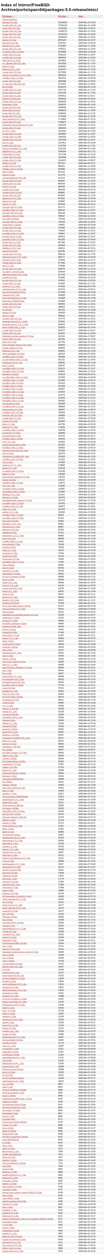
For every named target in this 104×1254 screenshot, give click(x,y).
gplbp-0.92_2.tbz (10, 802)
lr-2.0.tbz (6, 970)
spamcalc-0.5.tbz (10, 873)
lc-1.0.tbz (6, 1143)
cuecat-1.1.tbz (8, 926)
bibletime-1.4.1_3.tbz (11, 151)
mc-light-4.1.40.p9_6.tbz (13, 272)
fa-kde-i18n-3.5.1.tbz (11, 339)
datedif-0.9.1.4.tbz (10, 1213)
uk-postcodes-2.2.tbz (11, 436)
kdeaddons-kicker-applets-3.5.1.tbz (18, 336)
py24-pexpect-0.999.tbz (12, 805)
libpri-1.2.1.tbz (8, 424)
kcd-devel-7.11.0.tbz (11, 433)
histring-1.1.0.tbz (9, 1172)
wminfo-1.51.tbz (9, 1043)
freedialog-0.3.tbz (10, 1113)
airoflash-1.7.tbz (9, 1210)
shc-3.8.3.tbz (8, 914)
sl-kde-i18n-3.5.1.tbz (11, 55)
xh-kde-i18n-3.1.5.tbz (11, 137)
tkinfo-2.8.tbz (8, 641)
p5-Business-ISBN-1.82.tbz (14, 943)
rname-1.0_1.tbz (9, 1125)
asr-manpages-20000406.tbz (15, 797)
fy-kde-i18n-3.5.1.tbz (11, 283)
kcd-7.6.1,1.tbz (8, 442)
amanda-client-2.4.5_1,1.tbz (14, 321)
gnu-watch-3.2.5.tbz (11, 1110)
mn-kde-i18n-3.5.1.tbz (12, 319)
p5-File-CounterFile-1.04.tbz (15, 1137)
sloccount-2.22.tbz (10, 521)
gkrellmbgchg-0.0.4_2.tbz (13, 1058)
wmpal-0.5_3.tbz (9, 712)
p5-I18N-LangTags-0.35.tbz (14, 624)
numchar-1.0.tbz (9, 1189)
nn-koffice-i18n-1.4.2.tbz (13, 392)
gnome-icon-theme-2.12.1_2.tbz (16, 75)
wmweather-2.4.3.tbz (11, 764)
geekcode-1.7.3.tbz (11, 618)
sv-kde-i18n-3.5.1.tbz (11, 25)
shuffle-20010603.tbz (11, 1154)
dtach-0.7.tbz (8, 832)
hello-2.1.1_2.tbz (9, 665)
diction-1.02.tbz (9, 659)
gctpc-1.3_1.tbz (9, 509)
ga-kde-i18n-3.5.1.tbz (11, 181)
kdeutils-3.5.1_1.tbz (11, 46)
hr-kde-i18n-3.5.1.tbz (11, 245)
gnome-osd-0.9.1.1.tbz (12, 588)
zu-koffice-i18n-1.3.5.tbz (13, 503)
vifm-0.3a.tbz (8, 612)
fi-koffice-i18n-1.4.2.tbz (12, 386)
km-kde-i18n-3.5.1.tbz (12, 236)
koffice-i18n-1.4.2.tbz (11, 1248)
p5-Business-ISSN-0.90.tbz (14, 1122)
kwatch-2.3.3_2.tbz (10, 600)
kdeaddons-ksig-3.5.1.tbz (13, 682)
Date (80, 16)
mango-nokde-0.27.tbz (12, 348)
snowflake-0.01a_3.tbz (12, 717)
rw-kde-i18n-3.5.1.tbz (11, 231)
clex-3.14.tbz (8, 568)
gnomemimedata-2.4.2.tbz (14, 292)
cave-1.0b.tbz (8, 961)
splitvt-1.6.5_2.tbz (10, 756)
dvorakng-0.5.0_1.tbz (11, 653)
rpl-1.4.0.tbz (7, 902)
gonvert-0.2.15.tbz (10, 571)
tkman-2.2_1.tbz (9, 468)
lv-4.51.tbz (7, 310)
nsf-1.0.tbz (7, 1060)
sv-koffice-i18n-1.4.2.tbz (13, 52)
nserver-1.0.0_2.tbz (11, 949)
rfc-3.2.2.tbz (7, 1075)
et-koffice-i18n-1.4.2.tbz (12, 210)
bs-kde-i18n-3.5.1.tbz (11, 160)
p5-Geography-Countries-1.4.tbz (16, 896)
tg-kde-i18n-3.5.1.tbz (11, 122)
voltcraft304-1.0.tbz (10, 1198)
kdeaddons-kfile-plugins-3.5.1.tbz (17, 500)
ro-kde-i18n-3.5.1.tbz (11, 96)
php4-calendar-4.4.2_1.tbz (14, 908)
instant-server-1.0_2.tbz (12, 1251)
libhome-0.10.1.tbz (10, 530)
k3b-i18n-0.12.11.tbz (11, 60)
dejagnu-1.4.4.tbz (10, 497)
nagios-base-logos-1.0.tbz (14, 445)
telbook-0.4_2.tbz (10, 1178)
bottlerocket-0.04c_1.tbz (13, 1063)
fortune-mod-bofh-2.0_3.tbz (14, 1002)
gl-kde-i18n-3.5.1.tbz (11, 195)
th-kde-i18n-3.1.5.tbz (11, 242)
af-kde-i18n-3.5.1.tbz (11, 184)
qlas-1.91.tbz (8, 955)
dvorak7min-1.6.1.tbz (11, 852)
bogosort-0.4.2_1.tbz (11, 867)
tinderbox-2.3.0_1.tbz (11, 524)
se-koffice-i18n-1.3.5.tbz (13, 430)
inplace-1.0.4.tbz (9, 1102)
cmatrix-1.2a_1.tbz (10, 1031)
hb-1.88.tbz (7, 782)
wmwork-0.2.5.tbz (10, 911)
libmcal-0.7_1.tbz (10, 597)
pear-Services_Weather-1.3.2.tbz (17, 668)
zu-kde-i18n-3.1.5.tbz (11, 166)
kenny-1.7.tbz (8, 1116)
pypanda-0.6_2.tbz (10, 700)
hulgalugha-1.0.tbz (10, 1231)
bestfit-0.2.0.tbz (9, 981)
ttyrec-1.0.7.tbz (8, 1011)
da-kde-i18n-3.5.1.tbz (11, 31)
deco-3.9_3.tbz (9, 539)
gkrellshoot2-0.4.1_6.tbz (13, 800)
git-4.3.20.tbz (8, 453)
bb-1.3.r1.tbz (8, 143)
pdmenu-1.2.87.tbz (10, 735)
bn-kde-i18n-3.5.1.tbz (11, 280)
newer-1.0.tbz (8, 1228)
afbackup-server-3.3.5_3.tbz (14, 275)
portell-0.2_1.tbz (9, 1233)
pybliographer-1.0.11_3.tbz (14, 289)
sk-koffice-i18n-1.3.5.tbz (13, 216)
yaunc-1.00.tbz (9, 1096)
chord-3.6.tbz (8, 703)
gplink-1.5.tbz (8, 1022)
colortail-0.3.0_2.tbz (11, 934)
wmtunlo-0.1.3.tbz (10, 993)
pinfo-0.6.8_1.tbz (9, 583)
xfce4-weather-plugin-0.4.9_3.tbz (17, 345)
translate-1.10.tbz (10, 1181)
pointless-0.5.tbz (9, 277)
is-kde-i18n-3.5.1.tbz (11, 128)
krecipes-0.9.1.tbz (10, 43)
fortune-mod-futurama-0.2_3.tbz (16, 858)
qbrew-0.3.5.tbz (9, 313)
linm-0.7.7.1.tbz (9, 187)
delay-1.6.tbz (8, 829)
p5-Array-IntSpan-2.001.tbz (14, 817)
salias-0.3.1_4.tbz (10, 1025)
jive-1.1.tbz (7, 946)
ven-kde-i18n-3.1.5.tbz (12, 222)
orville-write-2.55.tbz (11, 644)
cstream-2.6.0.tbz (10, 876)
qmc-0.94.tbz (8, 958)
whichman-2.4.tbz (10, 887)
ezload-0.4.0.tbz (9, 726)
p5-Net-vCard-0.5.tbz (11, 870)
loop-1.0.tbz (7, 1195)
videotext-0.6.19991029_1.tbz (15, 456)
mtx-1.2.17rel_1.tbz (11, 694)
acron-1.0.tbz (8, 579)
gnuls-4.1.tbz (8, 594)
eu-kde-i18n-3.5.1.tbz (11, 90)
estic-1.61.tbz (8, 366)
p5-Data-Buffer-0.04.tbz (12, 1040)
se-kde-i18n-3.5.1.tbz (11, 269)
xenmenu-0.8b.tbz (10, 714)
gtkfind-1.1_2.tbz (9, 723)
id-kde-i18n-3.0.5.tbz (11, 307)
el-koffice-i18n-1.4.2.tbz (12, 412)
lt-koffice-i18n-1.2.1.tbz (12, 541)
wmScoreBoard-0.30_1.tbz (14, 984)
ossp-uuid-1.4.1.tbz (11, 635)
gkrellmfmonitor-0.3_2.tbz (13, 1037)
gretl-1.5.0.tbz (8, 66)
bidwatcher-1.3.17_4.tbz (13, 536)
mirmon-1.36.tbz (9, 758)
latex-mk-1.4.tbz (9, 342)
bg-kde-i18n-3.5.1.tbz (11, 116)
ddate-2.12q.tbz (9, 1131)
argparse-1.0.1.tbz (10, 987)
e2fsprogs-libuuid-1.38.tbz (14, 773)
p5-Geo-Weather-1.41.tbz (13, 978)
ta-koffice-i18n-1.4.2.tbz (12, 383)
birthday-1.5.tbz (9, 1016)
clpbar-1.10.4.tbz (9, 767)
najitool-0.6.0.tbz (9, 632)
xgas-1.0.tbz (7, 890)
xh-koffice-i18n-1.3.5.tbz (13, 471)
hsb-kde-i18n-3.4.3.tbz (12, 415)
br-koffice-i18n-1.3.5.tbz (12, 685)
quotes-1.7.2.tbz (9, 794)
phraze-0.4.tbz (8, 175)
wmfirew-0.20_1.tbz (11, 885)
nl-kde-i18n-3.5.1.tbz (11, 37)
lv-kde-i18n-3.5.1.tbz (11, 333)
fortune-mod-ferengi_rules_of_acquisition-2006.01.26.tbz (27, 1219)
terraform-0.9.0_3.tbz (11, 260)
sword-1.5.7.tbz (9, 204)
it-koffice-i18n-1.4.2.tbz (12, 169)
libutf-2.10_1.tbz (9, 770)
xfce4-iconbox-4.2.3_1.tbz (13, 609)
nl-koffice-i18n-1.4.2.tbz (12, 78)
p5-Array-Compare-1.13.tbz (14, 999)
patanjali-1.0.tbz (9, 940)
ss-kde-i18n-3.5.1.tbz (11, 418)
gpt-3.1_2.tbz (8, 316)
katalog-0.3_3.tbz (10, 427)
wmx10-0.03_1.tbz (10, 1066)
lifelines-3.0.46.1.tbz (11, 99)
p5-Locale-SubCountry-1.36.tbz (16, 606)
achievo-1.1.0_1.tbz (11, 286)
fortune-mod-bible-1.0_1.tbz (14, 148)
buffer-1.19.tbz (8, 1014)
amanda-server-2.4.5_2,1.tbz (15, 324)
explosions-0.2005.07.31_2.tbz (16, 738)
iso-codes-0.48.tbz (10, 219)
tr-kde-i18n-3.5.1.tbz (11, 113)
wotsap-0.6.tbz (8, 720)
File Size (62, 16)
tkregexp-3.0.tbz (9, 776)
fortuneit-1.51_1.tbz (11, 351)
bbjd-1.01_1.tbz (9, 741)
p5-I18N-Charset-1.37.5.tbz (14, 753)
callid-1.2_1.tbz (9, 550)
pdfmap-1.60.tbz (9, 785)
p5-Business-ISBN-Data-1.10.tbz (17, 1099)
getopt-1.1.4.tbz (9, 823)
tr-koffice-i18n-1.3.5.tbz (12, 439)
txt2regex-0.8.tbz (9, 917)
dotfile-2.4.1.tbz (9, 163)
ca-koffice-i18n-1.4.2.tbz (13, 380)
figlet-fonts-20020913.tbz (13, 301)
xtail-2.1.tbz (7, 1087)
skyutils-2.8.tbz (9, 547)
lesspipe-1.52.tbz (10, 729)
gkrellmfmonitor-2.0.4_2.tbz (14, 990)
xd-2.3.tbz (6, 1166)
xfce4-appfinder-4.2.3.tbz (13, 354)
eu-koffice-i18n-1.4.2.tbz (13, 368)
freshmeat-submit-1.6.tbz (13, 1093)
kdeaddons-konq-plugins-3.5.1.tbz (17, 125)
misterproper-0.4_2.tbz (12, 410)
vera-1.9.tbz (7, 462)
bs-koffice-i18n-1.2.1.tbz (13, 562)
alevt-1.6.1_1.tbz (9, 591)
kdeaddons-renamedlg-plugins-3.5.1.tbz (20, 615)
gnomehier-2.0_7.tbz (11, 1242)
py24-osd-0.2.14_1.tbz (12, 826)
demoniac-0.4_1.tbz (11, 527)
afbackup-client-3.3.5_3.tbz (14, 257)
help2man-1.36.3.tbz (11, 747)
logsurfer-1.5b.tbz (10, 647)
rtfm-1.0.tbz (7, 1146)
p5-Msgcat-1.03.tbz (11, 1055)
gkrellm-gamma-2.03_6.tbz (14, 1201)
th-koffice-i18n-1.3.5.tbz (12, 515)
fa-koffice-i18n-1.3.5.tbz (12, 448)
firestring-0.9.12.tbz (11, 603)
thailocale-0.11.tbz (10, 1216)
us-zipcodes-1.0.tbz (11, 404)
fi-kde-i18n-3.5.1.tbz (11, 110)
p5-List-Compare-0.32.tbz (13, 577)
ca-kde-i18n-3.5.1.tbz (11, 58)
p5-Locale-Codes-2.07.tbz (14, 662)
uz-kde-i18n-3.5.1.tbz (11, 330)
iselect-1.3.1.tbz (9, 744)
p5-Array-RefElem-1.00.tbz (14, 1090)
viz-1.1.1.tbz (7, 706)
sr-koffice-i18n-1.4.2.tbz (12, 357)
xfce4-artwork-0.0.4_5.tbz (13, 119)
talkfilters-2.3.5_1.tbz (11, 248)
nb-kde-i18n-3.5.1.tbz (11, 102)
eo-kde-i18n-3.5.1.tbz (11, 254)
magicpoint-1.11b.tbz (11, 225)
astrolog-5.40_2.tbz (11, 295)
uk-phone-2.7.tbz (10, 553)
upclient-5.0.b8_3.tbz (11, 626)
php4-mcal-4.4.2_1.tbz (12, 905)
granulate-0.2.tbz (10, 1222)
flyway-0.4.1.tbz (9, 201)
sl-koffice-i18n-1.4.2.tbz (12, 389)
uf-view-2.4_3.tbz (10, 621)
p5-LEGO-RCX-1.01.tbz (13, 923)
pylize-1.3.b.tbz (9, 629)
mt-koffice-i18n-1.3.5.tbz (13, 518)
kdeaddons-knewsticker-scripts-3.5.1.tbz (20, 952)
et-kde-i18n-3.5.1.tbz (11, 34)
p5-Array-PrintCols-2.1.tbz (14, 1107)
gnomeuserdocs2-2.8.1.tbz (14, 178)
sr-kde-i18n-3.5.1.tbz (11, 81)
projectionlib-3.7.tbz (11, 544)
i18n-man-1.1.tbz (10, 855)
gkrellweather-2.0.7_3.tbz (13, 864)
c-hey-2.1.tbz (8, 861)
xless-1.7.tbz (8, 791)
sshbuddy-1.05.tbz (10, 1052)
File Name (7, 16)
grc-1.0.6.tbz (7, 1084)
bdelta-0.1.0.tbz (9, 1028)
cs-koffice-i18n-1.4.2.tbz (13, 406)
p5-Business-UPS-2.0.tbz (13, 1005)
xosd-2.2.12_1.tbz (10, 585)
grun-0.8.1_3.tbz (9, 879)
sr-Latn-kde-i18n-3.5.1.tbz (13, 84)
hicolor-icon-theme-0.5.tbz (14, 1239)
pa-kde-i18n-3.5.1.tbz (11, 228)
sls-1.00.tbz (7, 920)
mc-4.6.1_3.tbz (9, 131)
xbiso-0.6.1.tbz (8, 1157)
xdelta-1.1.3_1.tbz (10, 512)
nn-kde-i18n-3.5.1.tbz (11, 134)
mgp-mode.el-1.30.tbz (12, 1187)
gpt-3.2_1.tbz (8, 266)
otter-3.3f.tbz (7, 172)
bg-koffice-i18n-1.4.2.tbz (13, 401)
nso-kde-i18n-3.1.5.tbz (12, 207)
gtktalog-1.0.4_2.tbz (11, 495)
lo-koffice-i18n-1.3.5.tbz (12, 459)
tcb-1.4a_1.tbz (8, 486)
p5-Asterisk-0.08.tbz (11, 835)
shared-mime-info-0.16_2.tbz (15, 450)
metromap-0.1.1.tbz (11, 559)
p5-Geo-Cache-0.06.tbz (12, 1069)
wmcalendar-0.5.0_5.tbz (13, 679)
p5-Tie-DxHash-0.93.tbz (13, 1078)
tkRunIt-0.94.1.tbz (10, 1134)
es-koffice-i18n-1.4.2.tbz (13, 233)
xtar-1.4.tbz (7, 650)
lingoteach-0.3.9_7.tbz (12, 363)
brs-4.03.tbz (7, 87)
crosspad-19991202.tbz (13, 779)
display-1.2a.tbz (9, 1160)
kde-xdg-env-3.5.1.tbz (12, 1245)
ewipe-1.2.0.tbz (9, 480)
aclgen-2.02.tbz (9, 1034)
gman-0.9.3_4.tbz (10, 732)
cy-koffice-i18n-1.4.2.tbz (13, 398)
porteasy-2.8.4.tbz (10, 893)
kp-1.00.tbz (7, 750)
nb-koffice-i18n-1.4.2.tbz (13, 371)
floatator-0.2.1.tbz (10, 691)
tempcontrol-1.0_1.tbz (12, 676)
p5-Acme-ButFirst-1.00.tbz (14, 1163)
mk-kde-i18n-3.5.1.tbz (12, 140)
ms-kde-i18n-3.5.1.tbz (12, 192)
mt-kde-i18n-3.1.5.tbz (11, 263)
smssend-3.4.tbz (9, 556)
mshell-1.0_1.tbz (9, 846)
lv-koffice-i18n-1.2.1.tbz (12, 506)
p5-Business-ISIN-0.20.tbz (14, 1104)
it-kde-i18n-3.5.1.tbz (11, 28)
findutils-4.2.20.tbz (10, 374)
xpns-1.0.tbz (7, 656)
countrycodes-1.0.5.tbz (12, 964)
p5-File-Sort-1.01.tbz (11, 814)
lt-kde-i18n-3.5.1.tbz (11, 154)
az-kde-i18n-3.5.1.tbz (11, 304)
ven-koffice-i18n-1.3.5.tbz (13, 492)
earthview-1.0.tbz (10, 104)
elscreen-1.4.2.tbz (10, 882)
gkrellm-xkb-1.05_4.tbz (12, 967)
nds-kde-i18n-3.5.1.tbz (12, 213)
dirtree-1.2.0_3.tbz (10, 849)
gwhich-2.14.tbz (9, 937)
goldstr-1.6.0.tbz (9, 1184)
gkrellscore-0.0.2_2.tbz (12, 1020)
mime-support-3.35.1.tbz (13, 975)
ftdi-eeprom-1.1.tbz (10, 1151)
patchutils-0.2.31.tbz (11, 574)
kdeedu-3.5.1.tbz (9, 22)
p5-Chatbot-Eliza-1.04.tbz (13, 761)
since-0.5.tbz (8, 1128)
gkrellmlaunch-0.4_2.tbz (13, 1081)
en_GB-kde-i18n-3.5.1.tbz (13, 63)
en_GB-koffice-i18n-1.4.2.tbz (15, 377)
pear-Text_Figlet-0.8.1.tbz (13, 788)
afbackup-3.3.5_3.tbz (11, 198)
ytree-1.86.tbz (8, 565)
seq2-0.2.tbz (7, 1169)
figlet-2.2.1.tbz (8, 474)
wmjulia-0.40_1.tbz (10, 973)
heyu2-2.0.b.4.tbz (10, 421)
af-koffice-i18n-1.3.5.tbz (12, 483)
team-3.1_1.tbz (9, 1046)
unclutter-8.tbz (8, 1119)
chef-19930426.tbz (10, 1140)
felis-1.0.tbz (7, 1207)
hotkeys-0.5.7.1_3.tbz (12, 465)
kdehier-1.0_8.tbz (10, 1204)
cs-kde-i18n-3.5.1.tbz (11, 72)
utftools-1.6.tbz (8, 820)
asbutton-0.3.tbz (9, 533)
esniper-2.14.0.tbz (10, 709)
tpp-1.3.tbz (7, 670)
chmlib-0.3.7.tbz (9, 931)
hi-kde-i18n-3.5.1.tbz (11, 146)
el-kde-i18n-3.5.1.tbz (11, 93)
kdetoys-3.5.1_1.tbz (11, 69)
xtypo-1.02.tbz (8, 1149)
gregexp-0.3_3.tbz (10, 996)
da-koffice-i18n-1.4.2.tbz (13, 239)
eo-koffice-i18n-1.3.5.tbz (13, 489)
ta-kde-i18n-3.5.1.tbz (11, 107)
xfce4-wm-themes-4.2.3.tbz (14, 298)
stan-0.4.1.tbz (8, 1008)
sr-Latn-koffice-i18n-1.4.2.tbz (15, 360)
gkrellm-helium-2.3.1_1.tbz (14, 1175)
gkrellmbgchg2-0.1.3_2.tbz (14, 929)
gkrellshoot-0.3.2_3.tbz (12, 841)
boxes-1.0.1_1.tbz (10, 638)
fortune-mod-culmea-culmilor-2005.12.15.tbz (22, 1193)
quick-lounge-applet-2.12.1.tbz (16, 477)
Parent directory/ (9, 19)
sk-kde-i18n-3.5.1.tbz (11, 49)
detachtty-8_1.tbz (10, 843)
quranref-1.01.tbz (10, 251)
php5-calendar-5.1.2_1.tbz (14, 899)
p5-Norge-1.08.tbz (10, 808)
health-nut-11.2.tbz (10, 190)
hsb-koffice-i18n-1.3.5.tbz (13, 811)
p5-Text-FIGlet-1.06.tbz (12, 697)
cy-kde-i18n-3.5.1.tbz (11, 157)
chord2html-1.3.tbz (10, 1049)
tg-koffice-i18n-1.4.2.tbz (12, 395)
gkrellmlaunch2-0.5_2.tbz (13, 838)
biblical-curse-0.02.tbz (12, 1236)
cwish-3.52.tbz (8, 688)
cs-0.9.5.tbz (7, 1225)
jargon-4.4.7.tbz (9, 40)
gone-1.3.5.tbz (8, 1072)
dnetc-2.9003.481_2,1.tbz (13, 327)
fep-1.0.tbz (7, 673)
